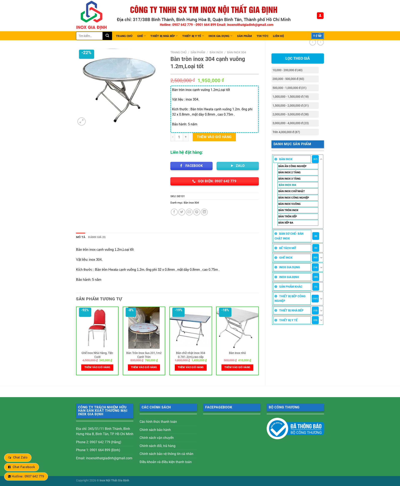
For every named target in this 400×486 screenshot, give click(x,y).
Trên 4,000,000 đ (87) (286, 132)
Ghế (140, 36)
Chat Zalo (20, 457)
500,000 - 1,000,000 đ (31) (289, 87)
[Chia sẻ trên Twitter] (181, 212)
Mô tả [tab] (80, 237)
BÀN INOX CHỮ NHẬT (291, 191)
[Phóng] (82, 121)
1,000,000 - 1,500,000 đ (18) (290, 96)
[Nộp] (107, 36)
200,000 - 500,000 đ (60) (288, 79)
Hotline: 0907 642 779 (28, 476)
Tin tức (262, 36)
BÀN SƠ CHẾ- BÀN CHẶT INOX (289, 236)
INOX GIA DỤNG (219, 36)
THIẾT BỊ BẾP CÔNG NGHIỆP (290, 298)
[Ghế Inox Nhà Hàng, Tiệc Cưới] (97, 328)
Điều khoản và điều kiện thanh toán (166, 462)
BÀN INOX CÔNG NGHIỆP (293, 197)
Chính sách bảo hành (155, 430)
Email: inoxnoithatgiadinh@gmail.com (104, 458)
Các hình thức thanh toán (158, 422)
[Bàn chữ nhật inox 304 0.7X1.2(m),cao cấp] (191, 328)
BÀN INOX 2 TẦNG (289, 172)
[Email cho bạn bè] (189, 212)
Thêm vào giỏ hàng (214, 137)
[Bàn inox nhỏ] (237, 328)
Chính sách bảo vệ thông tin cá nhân (166, 454)
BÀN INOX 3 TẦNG (289, 178)
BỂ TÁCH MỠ (287, 248)
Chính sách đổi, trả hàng (157, 446)
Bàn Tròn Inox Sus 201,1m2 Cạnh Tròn (144, 355)
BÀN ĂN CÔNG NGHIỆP (292, 166)
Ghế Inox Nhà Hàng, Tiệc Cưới (97, 355)
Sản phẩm (244, 36)
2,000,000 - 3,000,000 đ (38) (290, 114)
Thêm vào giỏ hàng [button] (97, 367)
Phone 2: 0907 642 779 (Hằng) (98, 442)
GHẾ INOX (285, 257)
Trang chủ (124, 36)
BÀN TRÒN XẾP (287, 216)
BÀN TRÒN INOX (288, 210)
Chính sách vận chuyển (157, 438)
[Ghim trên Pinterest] (196, 212)
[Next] (258, 342)
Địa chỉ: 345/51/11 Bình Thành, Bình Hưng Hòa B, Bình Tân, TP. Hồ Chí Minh (104, 431)
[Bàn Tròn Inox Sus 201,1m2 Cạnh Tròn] (144, 328)
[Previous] (76, 342)
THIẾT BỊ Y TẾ (191, 36)
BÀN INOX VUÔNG (289, 203)
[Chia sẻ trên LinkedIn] (204, 212)
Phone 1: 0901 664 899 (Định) (98, 450)
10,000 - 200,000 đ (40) (287, 70)
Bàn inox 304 (287, 184)
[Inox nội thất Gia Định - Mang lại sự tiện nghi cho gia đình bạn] (93, 15)
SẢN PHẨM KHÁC (290, 286)
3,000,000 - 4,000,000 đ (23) (290, 123)
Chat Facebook (24, 467)
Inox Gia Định (289, 277)
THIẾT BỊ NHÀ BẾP (162, 36)
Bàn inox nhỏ (237, 353)
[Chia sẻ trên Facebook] (174, 212)
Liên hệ (278, 36)
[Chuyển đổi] (321, 159)
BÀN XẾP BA (285, 222)
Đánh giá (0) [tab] (96, 237)
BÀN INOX (285, 159)
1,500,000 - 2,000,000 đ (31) (290, 105)
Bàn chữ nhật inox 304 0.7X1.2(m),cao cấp (190, 355)
